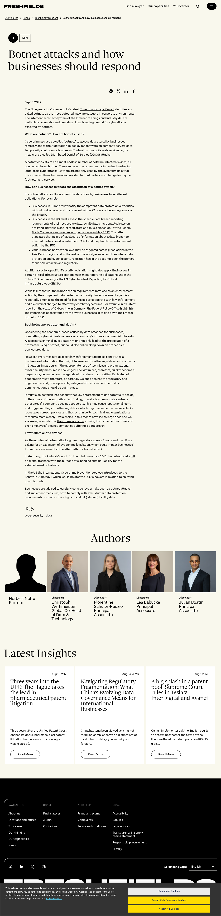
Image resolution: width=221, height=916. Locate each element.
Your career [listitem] (16, 826)
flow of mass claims (70, 421)
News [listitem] (12, 845)
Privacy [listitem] (117, 849)
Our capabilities (158, 6)
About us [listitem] (14, 813)
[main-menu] (211, 6)
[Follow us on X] (10, 867)
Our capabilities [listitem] (18, 839)
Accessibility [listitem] (120, 813)
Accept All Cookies (169, 909)
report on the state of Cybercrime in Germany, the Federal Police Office (72, 308)
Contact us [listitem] (50, 826)
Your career (181, 6)
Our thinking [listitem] (16, 832)
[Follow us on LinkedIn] (22, 867)
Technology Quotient (46, 18)
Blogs (26, 18)
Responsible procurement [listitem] (130, 842)
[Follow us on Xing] (33, 867)
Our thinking (11, 18)
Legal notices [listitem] (121, 826)
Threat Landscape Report (97, 109)
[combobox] (203, 867)
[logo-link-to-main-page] (24, 7)
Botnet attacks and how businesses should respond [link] (92, 18)
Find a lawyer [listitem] (51, 813)
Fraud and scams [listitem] (89, 813)
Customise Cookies (169, 891)
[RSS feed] (44, 867)
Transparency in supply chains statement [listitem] (128, 834)
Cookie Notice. (54, 898)
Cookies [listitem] (118, 820)
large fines (114, 417)
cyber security (34, 515)
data (49, 515)
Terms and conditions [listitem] (92, 826)
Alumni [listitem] (47, 820)
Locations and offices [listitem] (22, 820)
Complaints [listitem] (85, 820)
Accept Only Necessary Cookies (169, 900)
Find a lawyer (135, 6)
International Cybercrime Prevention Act (70, 472)
